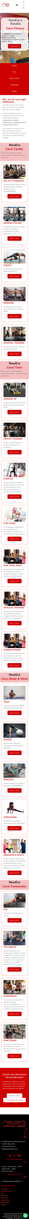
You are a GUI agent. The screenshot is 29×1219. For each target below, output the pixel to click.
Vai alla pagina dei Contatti (14, 1100)
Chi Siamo (4, 1189)
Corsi (2, 1193)
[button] (17, 5)
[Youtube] (23, 7)
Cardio (14, 65)
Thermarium (5, 1195)
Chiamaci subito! (14, 1096)
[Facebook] (23, 2)
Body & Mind (14, 78)
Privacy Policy (5, 1200)
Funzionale (14, 85)
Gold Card (4, 1198)
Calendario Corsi (6, 1191)
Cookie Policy (5, 1202)
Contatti (3, 1205)
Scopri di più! (14, 46)
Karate (14, 91)
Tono (14, 72)
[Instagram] (23, 5)
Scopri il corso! (14, 196)
